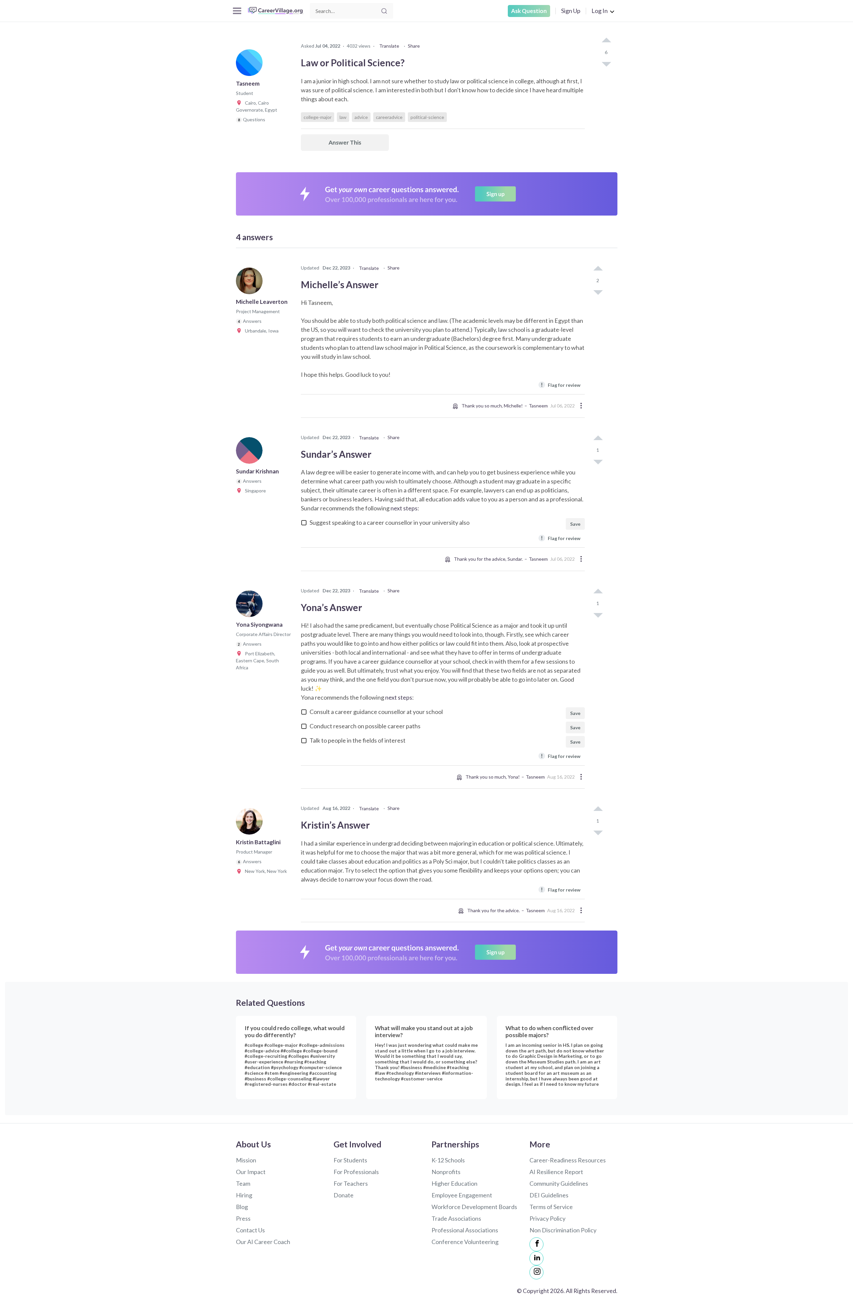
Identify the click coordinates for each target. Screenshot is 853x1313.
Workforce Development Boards (474, 1206)
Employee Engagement (461, 1195)
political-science (427, 117)
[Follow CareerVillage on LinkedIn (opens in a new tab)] (536, 1258)
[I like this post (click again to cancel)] (606, 41)
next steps (404, 508)
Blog (242, 1206)
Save (575, 524)
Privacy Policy (547, 1218)
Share (414, 46)
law (343, 117)
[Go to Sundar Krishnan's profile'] (251, 452)
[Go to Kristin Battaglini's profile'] (251, 823)
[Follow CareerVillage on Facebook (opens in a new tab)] (536, 1244)
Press (243, 1218)
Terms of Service (551, 1206)
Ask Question (529, 10)
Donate (344, 1195)
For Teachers (351, 1183)
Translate (389, 46)
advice (361, 117)
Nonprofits (445, 1171)
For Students (350, 1160)
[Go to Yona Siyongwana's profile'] (251, 605)
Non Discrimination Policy (562, 1230)
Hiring (244, 1195)
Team (243, 1183)
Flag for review (560, 384)
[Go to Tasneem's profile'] (251, 64)
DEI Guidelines (548, 1195)
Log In (599, 10)
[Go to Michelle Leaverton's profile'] (251, 283)
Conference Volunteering (464, 1241)
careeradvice (389, 117)
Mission (246, 1160)
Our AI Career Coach (263, 1241)
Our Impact (251, 1171)
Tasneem (538, 405)
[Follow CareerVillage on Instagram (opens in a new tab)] (536, 1272)
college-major (318, 117)
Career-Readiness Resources (567, 1160)
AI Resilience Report (556, 1171)
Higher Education (454, 1183)
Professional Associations (464, 1230)
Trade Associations (456, 1218)
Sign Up (570, 10)
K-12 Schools (448, 1160)
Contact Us (250, 1230)
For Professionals (356, 1171)
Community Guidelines (558, 1183)
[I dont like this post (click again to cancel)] (606, 64)
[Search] (384, 11)
